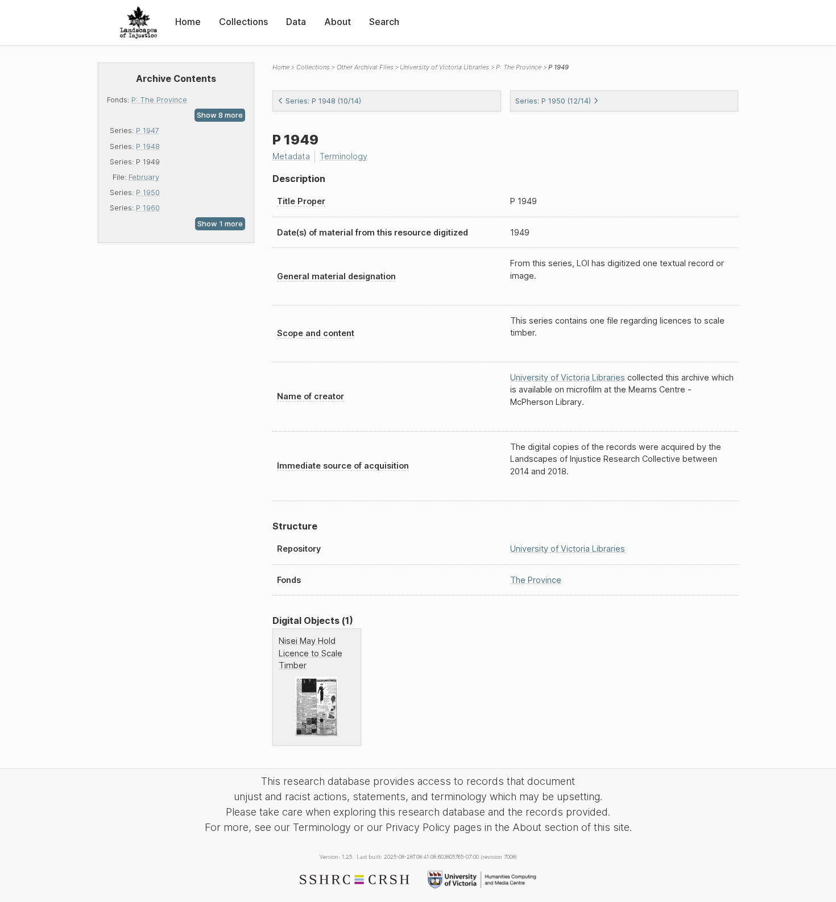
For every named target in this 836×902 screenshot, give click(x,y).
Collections (243, 21)
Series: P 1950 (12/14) (553, 101)
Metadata (291, 156)
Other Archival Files (365, 67)
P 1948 (148, 146)
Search (384, 21)
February (144, 177)
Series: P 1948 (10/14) (323, 101)
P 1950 (148, 192)
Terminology (343, 156)
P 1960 (148, 208)
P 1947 (147, 130)
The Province (535, 580)
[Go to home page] (138, 22)
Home (188, 21)
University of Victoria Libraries (444, 67)
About (337, 21)
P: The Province (159, 100)
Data (296, 21)
